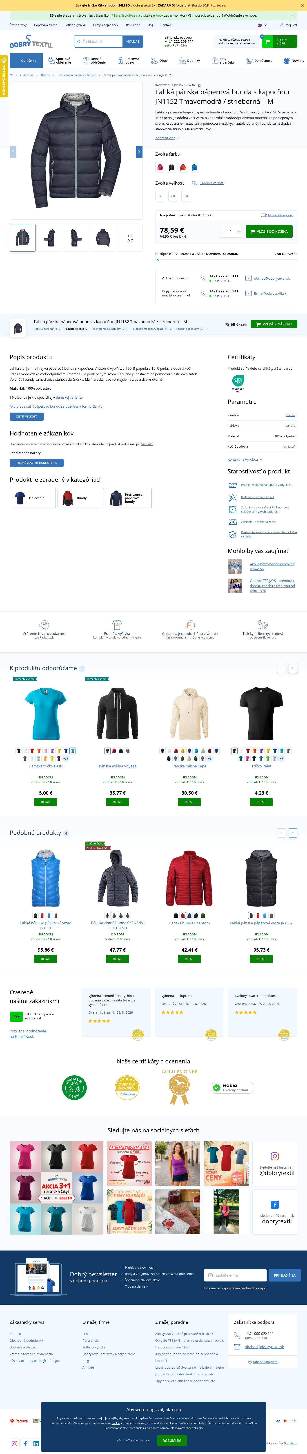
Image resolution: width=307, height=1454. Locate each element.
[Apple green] (268, 758)
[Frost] (32, 758)
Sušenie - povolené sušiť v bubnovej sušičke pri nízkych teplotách (265, 509)
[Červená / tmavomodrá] (42, 915)
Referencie (133, 25)
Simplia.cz (290, 1443)
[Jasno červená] (114, 750)
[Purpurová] (247, 758)
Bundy (45, 75)
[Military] (182, 758)
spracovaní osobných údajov (245, 1288)
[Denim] (175, 758)
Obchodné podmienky (26, 1340)
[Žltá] (59, 750)
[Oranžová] (39, 750)
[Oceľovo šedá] (202, 758)
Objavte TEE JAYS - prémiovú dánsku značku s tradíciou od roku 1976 (272, 585)
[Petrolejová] (241, 758)
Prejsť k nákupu (277, 324)
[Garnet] (59, 758)
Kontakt (166, 25)
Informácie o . (235, 1288)
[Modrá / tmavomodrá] (194, 167)
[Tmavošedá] (128, 915)
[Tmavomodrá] (114, 915)
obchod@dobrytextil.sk (272, 278)
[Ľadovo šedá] (189, 758)
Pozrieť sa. (218, 5)
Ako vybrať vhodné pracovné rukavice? (184, 1334)
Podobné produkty (189, 329)
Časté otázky (18, 25)
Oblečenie (26, 75)
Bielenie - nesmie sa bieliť (257, 497)
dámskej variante (69, 397)
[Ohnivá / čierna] (183, 167)
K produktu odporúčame (150, 329)
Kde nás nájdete (265, 1362)
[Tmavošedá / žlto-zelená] (56, 915)
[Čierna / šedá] (35, 915)
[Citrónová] (52, 758)
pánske (290, 426)
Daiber (290, 415)
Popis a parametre (45, 329)
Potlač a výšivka (75, 25)
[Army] (288, 750)
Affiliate (88, 1367)
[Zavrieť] (302, 5)
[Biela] (25, 750)
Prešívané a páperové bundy (77, 75)
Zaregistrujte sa (125, 15)
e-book (158, 15)
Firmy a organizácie (106, 25)
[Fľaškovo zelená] (196, 758)
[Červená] (32, 750)
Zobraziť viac (165, 138)
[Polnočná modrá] (216, 750)
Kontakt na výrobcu (243, 459)
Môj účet (291, 25)
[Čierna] (19, 750)
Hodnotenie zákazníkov (108, 329)
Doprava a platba (45, 25)
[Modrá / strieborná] (49, 915)
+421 (179, 41)
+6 (209, 758)
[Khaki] (25, 758)
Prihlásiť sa (285, 1275)
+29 (65, 758)
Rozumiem (172, 1440)
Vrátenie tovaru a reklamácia (31, 1354)
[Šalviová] (38, 758)
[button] (139, 152)
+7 (281, 758)
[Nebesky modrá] (274, 758)
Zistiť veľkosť (26, 416)
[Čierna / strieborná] (171, 167)
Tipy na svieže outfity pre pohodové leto (185, 1381)
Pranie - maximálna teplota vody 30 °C (266, 485)
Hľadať (132, 41)
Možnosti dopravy (280, 215)
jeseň (291, 446)
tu (149, 1440)
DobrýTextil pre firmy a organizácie (108, 1354)
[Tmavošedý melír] (128, 750)
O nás (86, 1334)
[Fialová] (52, 750)
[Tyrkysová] (72, 750)
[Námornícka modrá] (121, 750)
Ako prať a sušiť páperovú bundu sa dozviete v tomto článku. (56, 406)
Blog (150, 25)
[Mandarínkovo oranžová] (45, 758)
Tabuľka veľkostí (212, 183)
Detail (45, 802)
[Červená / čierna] (160, 167)
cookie (116, 1423)
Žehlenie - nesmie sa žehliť (258, 522)
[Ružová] (45, 750)
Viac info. (147, 444)
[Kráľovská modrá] (66, 750)
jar (285, 446)
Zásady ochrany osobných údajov (35, 1361)
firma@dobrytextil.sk (270, 293)
